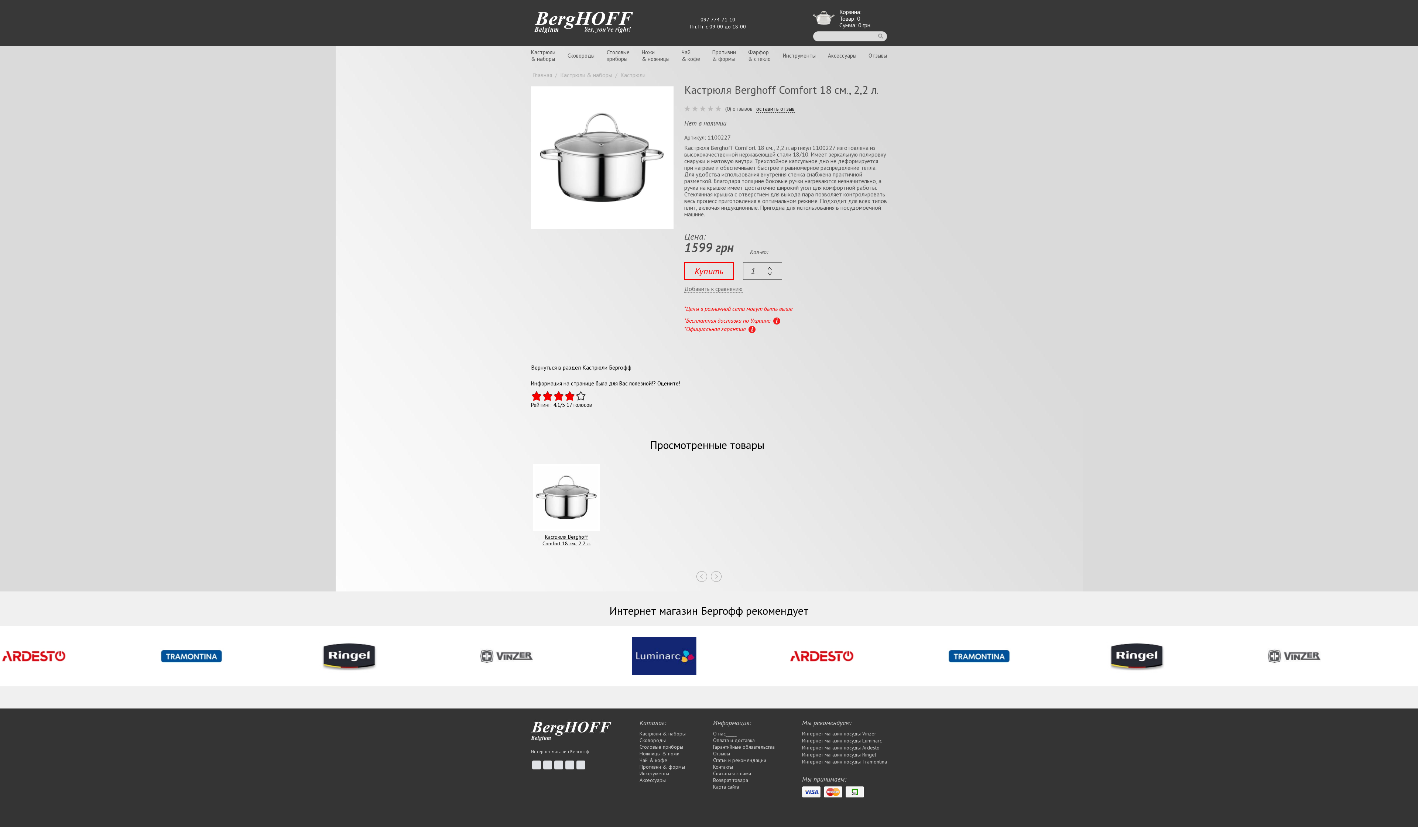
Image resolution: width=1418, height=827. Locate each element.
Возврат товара (730, 780)
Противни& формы (724, 55)
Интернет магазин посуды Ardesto (841, 747)
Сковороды (581, 55)
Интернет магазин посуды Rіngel (839, 754)
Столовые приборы (661, 747)
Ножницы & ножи (659, 753)
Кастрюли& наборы (543, 55)
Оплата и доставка (734, 740)
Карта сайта (726, 786)
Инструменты (799, 55)
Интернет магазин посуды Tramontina (844, 761)
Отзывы (878, 55)
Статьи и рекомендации (739, 760)
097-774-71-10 (718, 19)
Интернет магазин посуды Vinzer (839, 733)
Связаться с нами (732, 773)
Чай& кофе (691, 55)
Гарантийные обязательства (744, 747)
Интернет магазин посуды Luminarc (842, 740)
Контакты (723, 766)
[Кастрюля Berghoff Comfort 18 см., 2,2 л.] (602, 157)
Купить (709, 271)
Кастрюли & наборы (663, 733)
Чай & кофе (653, 760)
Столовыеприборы (618, 55)
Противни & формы (662, 766)
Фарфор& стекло (759, 55)
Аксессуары (842, 55)
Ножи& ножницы (655, 55)
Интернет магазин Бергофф (560, 751)
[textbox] (762, 271)
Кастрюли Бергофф (606, 367)
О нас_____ (725, 733)
